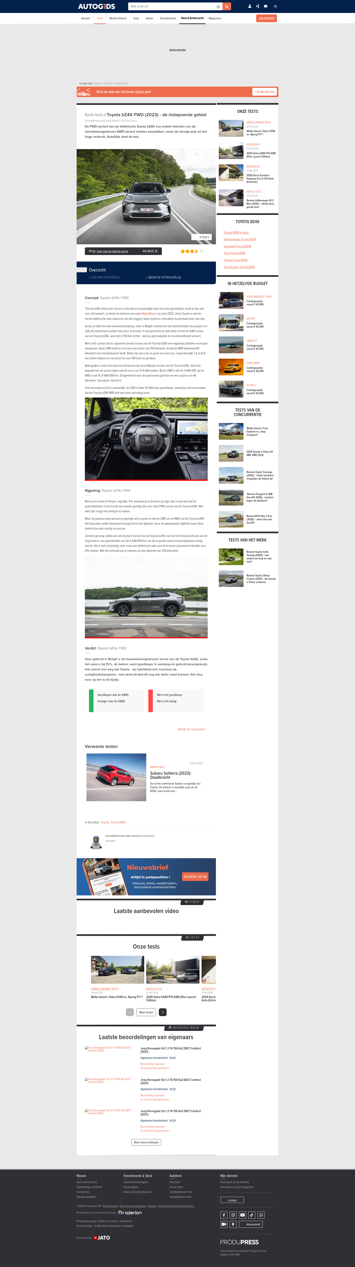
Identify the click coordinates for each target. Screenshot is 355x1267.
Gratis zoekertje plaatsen (137, 1192)
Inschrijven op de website (234, 1182)
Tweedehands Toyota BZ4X (240, 239)
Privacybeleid (110, 1206)
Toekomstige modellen (89, 1187)
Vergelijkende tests (180, 1197)
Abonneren (266, 18)
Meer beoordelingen (146, 1142)
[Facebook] (224, 1215)
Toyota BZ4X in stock (236, 232)
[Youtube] (242, 1215)
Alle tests (175, 1182)
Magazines (215, 18)
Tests (100, 18)
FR (275, 6)
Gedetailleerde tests (181, 1192)
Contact (232, 1200)
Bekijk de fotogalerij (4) (164, 277)
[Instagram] (233, 1215)
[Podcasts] (233, 1224)
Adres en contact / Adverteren (115, 1221)
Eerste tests (176, 1187)
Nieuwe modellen (87, 1197)
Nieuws (85, 18)
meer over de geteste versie (112, 251)
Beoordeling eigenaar (152, 1063)
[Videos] (224, 1224)
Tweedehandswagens (135, 1182)
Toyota (105, 822)
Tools (136, 18)
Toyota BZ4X (118, 822)
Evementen (83, 1192)
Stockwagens (131, 1187)
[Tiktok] (251, 1215)
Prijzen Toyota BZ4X (236, 260)
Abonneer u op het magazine (236, 1187)
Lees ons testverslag (105, 277)
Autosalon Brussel (87, 1182)
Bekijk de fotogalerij (191, 729)
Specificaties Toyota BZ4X (239, 267)
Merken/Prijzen (118, 18)
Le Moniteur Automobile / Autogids (113, 1226)
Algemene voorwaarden (133, 1206)
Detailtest (149, 313)
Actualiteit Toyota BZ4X (237, 246)
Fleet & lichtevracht (192, 18)
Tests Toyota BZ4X (235, 253)
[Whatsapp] (261, 1215)
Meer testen (146, 1012)
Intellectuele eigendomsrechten (176, 1206)
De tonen (155, 1067)
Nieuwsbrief (253, 1224)
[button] (163, 1012)
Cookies (152, 1206)
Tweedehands (168, 18)
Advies (149, 18)
